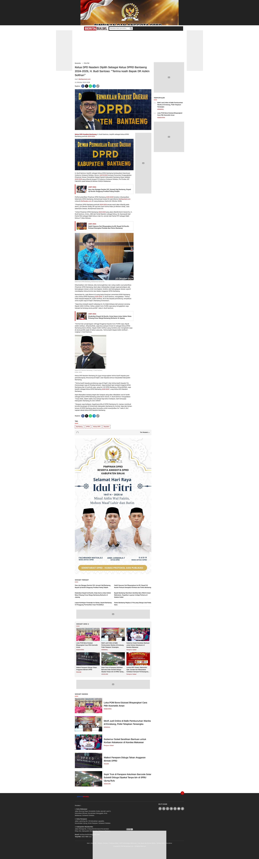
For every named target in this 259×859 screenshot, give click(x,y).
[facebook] (82, 86)
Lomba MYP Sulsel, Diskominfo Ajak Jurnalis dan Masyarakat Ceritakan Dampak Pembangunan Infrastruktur (137, 671)
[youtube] (178, 808)
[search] (131, 28)
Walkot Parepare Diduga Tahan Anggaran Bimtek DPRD (86, 669)
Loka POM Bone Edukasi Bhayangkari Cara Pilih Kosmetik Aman (87, 645)
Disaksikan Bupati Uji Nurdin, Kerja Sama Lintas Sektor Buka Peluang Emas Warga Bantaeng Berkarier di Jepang (109, 317)
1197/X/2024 (104, 175)
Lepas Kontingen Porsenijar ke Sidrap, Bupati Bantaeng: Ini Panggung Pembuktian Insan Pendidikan (93, 604)
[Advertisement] (129, 46)
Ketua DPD (96, 427)
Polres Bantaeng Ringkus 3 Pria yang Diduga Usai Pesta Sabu (132, 604)
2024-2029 (91, 136)
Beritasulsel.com (84, 79)
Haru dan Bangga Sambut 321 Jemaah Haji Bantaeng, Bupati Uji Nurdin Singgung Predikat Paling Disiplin (109, 190)
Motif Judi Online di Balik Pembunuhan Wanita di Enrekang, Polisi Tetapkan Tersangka (112, 645)
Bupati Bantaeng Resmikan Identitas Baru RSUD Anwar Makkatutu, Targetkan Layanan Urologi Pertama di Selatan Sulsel (132, 595)
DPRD (88, 427)
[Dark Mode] (82, 28)
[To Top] (182, 793)
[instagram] (175, 808)
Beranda (78, 63)
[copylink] (97, 86)
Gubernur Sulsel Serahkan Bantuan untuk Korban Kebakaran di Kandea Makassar (137, 645)
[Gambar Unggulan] (113, 129)
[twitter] (86, 86)
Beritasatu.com (86, 201)
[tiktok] (182, 808)
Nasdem (106, 427)
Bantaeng (79, 427)
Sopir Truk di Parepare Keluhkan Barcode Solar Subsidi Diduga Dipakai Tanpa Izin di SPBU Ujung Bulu (112, 671)
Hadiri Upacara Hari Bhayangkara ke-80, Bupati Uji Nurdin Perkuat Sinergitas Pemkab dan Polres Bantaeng (108, 227)
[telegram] (94, 86)
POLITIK (86, 63)
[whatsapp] (90, 86)
